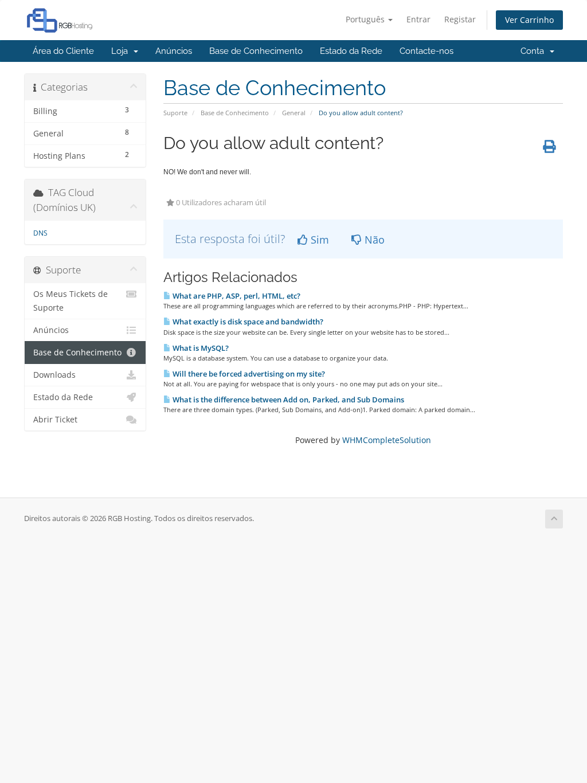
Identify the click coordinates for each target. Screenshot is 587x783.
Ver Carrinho (529, 19)
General (294, 112)
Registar (460, 19)
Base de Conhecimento (256, 51)
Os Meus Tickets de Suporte (70, 301)
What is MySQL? (200, 348)
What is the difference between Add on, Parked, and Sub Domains (287, 399)
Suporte (175, 112)
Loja (121, 51)
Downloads (54, 375)
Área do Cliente (63, 51)
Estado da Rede (351, 51)
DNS (40, 233)
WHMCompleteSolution (386, 439)
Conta (535, 51)
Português (366, 19)
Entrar (418, 19)
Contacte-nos (426, 51)
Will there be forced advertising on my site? (248, 374)
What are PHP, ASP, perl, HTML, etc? (235, 296)
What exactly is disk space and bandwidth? (247, 321)
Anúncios (173, 51)
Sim (318, 239)
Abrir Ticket (55, 419)
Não (373, 239)
